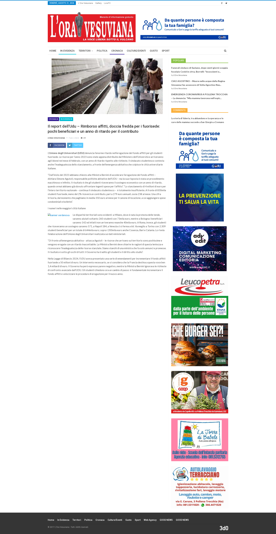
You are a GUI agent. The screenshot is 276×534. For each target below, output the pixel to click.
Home (52, 50)
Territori (85, 50)
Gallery (98, 3)
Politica (102, 50)
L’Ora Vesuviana (85, 3)
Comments (179, 110)
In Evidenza (67, 50)
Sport (165, 50)
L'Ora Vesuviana (180, 75)
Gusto (154, 50)
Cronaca (117, 50)
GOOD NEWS (166, 520)
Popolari (178, 60)
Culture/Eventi (136, 50)
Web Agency (150, 520)
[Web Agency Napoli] (224, 528)
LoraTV (107, 3)
